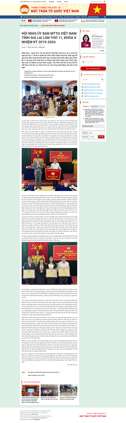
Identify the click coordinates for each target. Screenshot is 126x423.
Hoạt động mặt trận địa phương (53, 25)
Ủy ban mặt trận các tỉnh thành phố (93, 74)
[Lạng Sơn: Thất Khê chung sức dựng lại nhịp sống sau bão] (68, 390)
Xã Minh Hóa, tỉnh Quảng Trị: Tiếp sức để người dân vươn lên (49, 398)
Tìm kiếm (101, 136)
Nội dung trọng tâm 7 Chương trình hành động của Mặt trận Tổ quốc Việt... (42, 20)
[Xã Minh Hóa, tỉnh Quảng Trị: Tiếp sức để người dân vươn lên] (49, 390)
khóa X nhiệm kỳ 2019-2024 (36, 375)
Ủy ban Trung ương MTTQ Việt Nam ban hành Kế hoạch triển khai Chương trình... (95, 20)
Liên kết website (88, 57)
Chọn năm (85, 136)
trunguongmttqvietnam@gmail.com (39, 417)
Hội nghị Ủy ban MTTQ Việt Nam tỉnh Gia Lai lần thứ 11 (44, 372)
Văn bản (85, 102)
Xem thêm (102, 50)
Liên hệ (44, 1)
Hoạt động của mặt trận (29, 25)
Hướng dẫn (86, 106)
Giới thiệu (86, 31)
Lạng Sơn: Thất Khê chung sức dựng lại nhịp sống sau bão (68, 398)
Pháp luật (94, 106)
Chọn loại (84, 132)
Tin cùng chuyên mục (32, 382)
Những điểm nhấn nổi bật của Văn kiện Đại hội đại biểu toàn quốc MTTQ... (68, 20)
